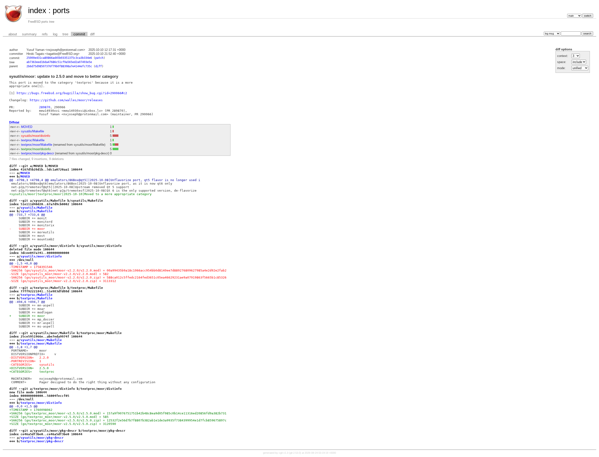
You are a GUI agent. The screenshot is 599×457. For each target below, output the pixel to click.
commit (79, 34)
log (55, 34)
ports (61, 10)
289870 (44, 107)
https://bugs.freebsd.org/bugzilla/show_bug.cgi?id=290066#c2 (72, 93)
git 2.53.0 (295, 452)
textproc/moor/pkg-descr (37, 153)
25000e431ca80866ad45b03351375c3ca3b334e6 (59, 57)
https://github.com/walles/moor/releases (66, 100)
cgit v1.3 (283, 452)
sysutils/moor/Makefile (41, 340)
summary (29, 34)
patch (99, 57)
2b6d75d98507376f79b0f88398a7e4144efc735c (59, 66)
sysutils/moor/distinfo (35, 135)
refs (45, 34)
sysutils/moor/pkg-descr (42, 437)
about (12, 34)
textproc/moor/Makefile (36, 144)
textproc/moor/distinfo (36, 149)
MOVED (26, 127)
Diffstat (14, 122)
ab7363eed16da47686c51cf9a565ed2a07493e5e (59, 62)
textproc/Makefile (32, 140)
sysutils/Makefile (32, 131)
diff (92, 34)
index (37, 10)
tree (65, 34)
